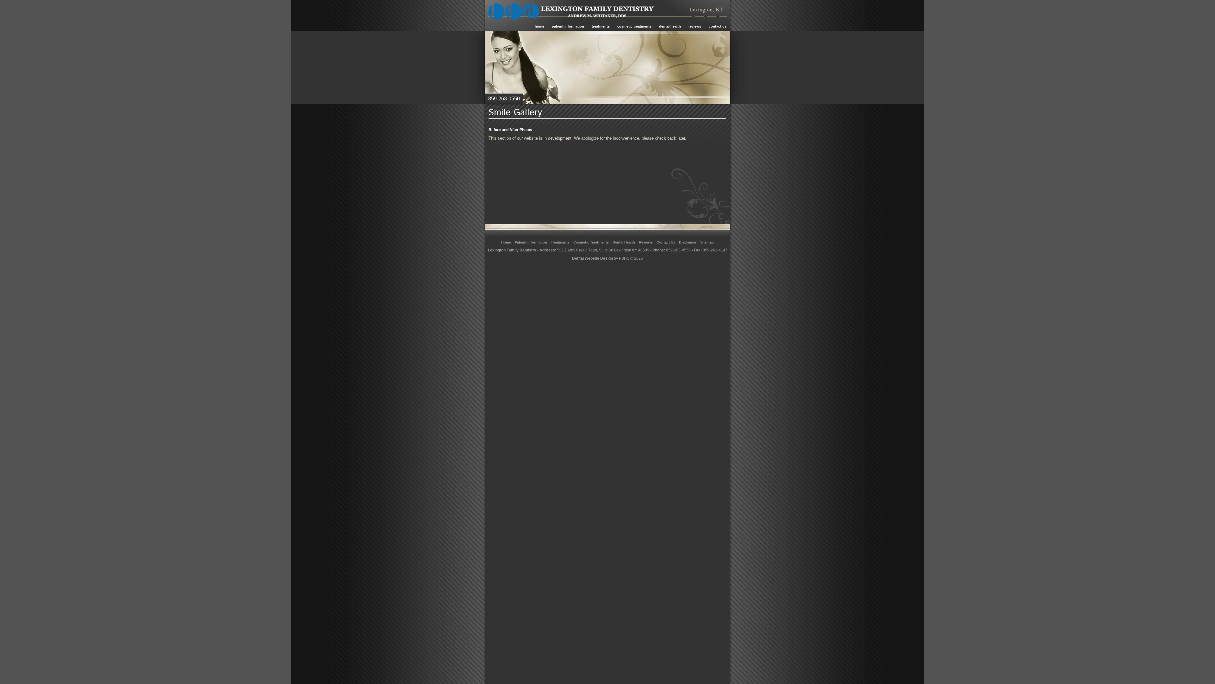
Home (539, 26)
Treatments (601, 26)
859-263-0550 (678, 250)
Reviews (694, 26)
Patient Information (568, 26)
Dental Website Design (592, 258)
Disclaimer (687, 242)
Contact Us (717, 26)
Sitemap (707, 242)
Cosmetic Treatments (634, 26)
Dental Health (670, 26)
